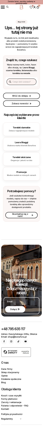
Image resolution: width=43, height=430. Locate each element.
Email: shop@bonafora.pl (14, 337)
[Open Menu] (3, 7)
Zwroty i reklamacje (11, 402)
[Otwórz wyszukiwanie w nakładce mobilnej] (7, 7)
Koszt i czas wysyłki (11, 396)
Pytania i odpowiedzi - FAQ (14, 406)
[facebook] (4, 341)
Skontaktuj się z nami (20, 215)
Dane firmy (6, 369)
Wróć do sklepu (20, 96)
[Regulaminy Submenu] (21, 419)
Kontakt (5, 409)
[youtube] (25, 341)
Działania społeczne (11, 379)
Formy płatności (9, 399)
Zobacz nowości (20, 103)
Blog (3, 382)
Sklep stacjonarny (10, 372)
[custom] (18, 341)
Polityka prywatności (11, 414)
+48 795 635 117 (13, 329)
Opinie (4, 376)
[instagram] (11, 341)
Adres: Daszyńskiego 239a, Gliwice (19, 334)
